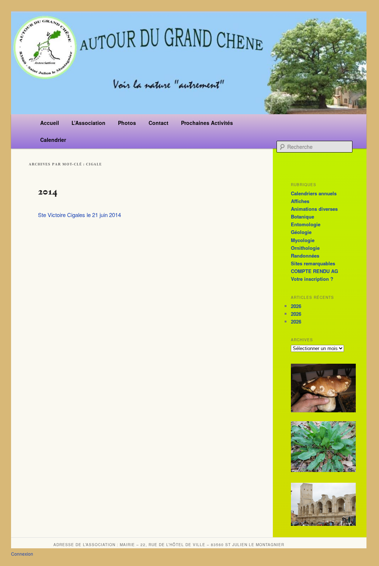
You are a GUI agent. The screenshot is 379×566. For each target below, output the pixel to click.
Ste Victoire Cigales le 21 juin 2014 (79, 215)
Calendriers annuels (314, 193)
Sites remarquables (313, 263)
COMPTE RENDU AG (314, 271)
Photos (127, 122)
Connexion (22, 554)
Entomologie (305, 224)
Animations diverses (314, 208)
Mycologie (302, 240)
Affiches (300, 201)
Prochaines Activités (207, 122)
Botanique (302, 216)
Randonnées (305, 255)
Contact (158, 122)
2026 (296, 306)
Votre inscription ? (312, 278)
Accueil (49, 122)
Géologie (301, 231)
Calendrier (53, 139)
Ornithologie (305, 247)
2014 (48, 191)
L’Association (88, 122)
